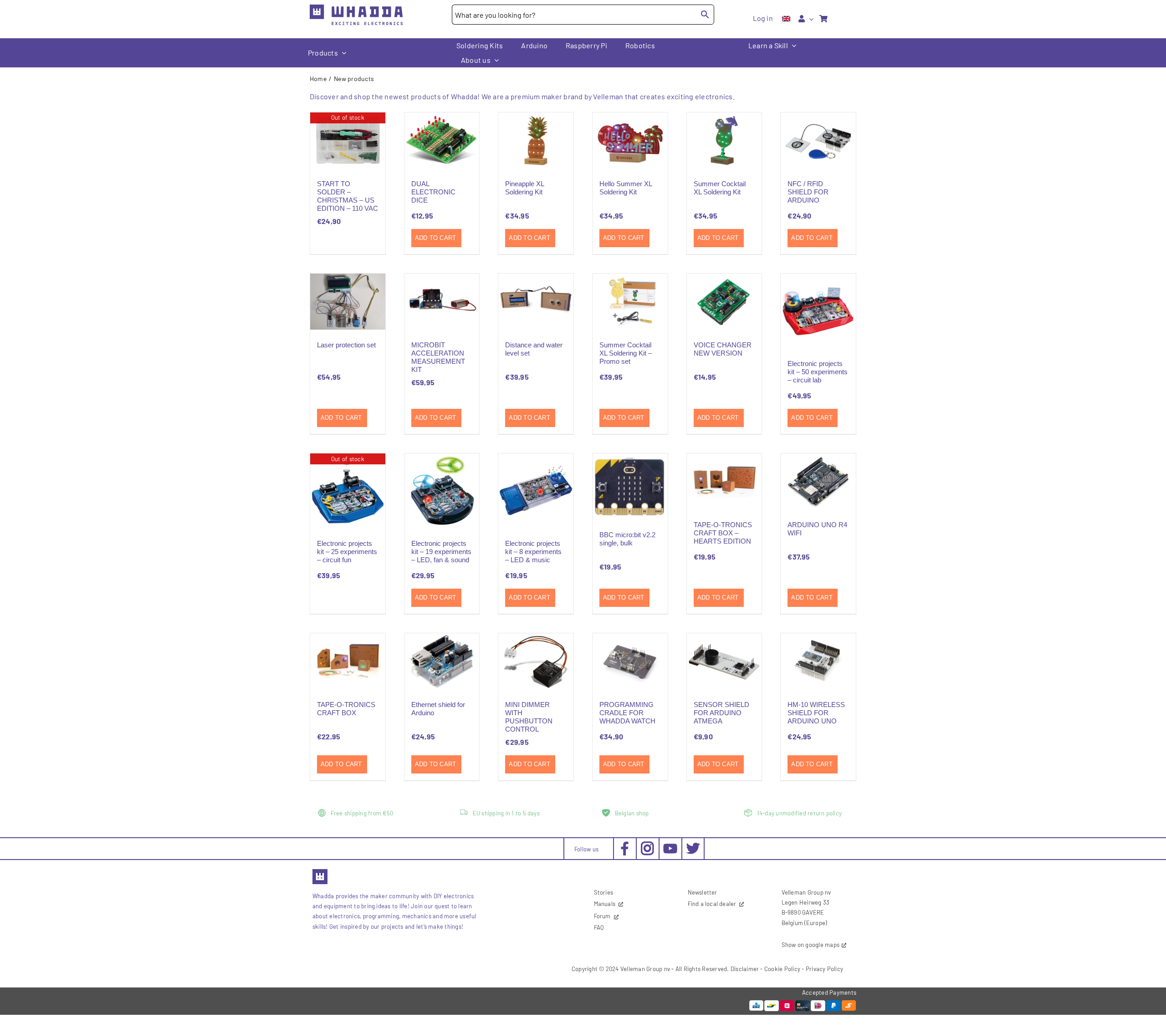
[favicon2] (319, 871)
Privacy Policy (824, 968)
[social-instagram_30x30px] (647, 844)
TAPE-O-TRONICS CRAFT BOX (346, 709)
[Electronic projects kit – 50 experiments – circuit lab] (818, 311)
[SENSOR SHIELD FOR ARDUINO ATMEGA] (724, 661)
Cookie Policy (782, 968)
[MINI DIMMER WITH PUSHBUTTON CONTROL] (535, 661)
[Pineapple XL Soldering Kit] (535, 140)
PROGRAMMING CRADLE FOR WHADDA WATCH (627, 713)
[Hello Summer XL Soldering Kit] (630, 140)
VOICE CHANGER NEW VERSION (723, 349)
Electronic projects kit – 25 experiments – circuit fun (347, 551)
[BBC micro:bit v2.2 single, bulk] (630, 486)
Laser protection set (346, 345)
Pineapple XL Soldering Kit (524, 188)
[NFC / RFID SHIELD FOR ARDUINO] (818, 140)
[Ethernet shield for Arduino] (442, 661)
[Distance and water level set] (535, 302)
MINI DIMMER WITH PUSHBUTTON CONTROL (528, 717)
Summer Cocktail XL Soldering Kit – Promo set (625, 353)
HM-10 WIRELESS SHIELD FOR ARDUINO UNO (816, 713)
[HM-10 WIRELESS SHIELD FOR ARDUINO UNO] (818, 661)
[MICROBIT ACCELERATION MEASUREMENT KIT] (442, 302)
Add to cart (435, 237)
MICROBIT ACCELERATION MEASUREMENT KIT (438, 357)
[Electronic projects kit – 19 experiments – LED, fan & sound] (442, 491)
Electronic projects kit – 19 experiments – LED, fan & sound (441, 551)
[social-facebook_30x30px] (625, 844)
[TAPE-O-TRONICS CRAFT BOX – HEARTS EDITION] (724, 481)
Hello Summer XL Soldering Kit (625, 188)
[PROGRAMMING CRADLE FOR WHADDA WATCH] (630, 661)
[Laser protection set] (347, 302)
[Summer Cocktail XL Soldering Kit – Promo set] (630, 302)
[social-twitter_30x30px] (693, 844)
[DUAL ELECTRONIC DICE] (442, 140)
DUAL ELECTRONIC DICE (433, 192)
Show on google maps (811, 944)
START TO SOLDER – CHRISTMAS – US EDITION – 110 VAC (347, 196)
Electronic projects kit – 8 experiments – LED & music (533, 551)
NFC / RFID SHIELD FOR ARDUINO (808, 192)
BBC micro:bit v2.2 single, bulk (627, 539)
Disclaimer (745, 968)
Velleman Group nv (645, 968)
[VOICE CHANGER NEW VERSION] (724, 302)
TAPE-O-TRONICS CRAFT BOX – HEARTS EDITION (723, 533)
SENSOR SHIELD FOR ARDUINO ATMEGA (721, 713)
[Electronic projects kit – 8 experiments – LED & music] (535, 491)
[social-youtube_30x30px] (670, 847)
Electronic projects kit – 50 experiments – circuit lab (818, 372)
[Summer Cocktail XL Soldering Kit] (724, 140)
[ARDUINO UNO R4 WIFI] (818, 481)
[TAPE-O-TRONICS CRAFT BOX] (347, 661)
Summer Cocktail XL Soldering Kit (720, 188)
